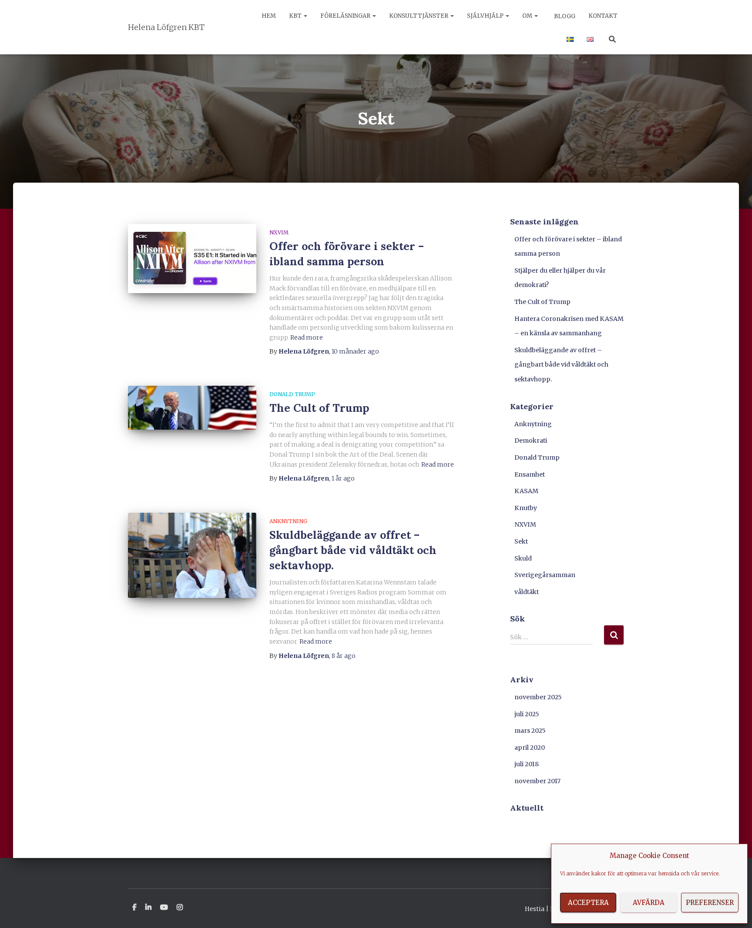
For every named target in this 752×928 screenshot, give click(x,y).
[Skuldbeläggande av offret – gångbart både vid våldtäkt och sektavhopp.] (192, 555)
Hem (269, 16)
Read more (306, 337)
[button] (305, 16)
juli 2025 (526, 714)
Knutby (525, 508)
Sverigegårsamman (544, 575)
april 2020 (529, 747)
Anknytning (288, 521)
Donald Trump (292, 394)
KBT (296, 16)
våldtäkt (526, 592)
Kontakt (603, 16)
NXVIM (279, 232)
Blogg (564, 16)
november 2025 (538, 697)
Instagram (179, 908)
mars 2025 (530, 730)
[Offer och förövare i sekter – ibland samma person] (192, 258)
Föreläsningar (346, 16)
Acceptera (588, 902)
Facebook (134, 908)
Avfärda (649, 902)
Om (528, 16)
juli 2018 (526, 764)
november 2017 (537, 781)
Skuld (523, 558)
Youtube (164, 908)
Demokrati (530, 440)
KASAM (526, 491)
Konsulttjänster (419, 16)
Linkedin (148, 908)
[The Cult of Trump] (192, 408)
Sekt (521, 541)
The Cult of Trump (319, 408)
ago (355, 351)
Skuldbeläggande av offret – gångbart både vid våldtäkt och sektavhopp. (352, 550)
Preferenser (710, 902)
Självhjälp (486, 16)
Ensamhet (529, 474)
